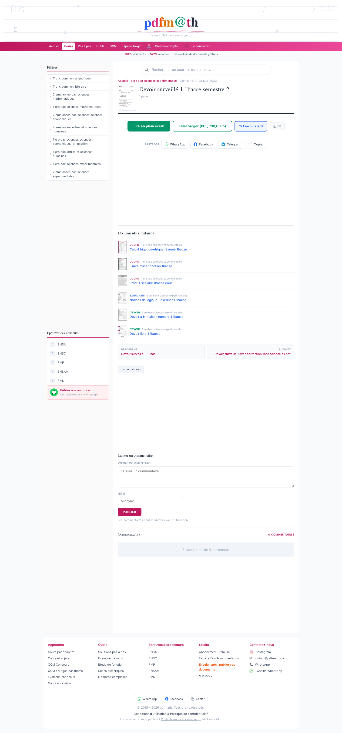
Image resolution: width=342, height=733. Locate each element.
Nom (121, 493)
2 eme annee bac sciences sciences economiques (79, 117)
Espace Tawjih (131, 46)
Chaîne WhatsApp (269, 671)
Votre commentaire (135, 463)
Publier (129, 512)
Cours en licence (59, 683)
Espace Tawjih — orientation (219, 658)
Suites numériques (111, 671)
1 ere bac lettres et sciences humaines (79, 154)
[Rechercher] (148, 69)
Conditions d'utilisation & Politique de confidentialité (171, 714)
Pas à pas (84, 46)
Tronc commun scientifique (79, 78)
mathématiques (131, 369)
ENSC (62, 353)
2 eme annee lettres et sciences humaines (79, 129)
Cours (68, 46)
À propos (205, 675)
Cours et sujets (58, 658)
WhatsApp (259, 664)
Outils (100, 46)
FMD (61, 380)
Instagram (263, 652)
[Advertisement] (78, 255)
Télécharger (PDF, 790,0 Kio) (202, 126)
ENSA (62, 344)
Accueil (54, 46)
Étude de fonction (110, 664)
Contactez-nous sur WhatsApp (180, 719)
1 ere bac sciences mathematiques (79, 106)
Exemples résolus (110, 658)
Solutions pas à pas (112, 652)
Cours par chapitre (61, 652)
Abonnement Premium (214, 652)
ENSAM (63, 371)
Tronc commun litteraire (79, 86)
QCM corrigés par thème (65, 671)
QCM (113, 46)
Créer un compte (166, 46)
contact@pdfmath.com (267, 658)
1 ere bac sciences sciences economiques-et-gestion (79, 141)
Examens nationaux (61, 677)
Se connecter (200, 46)
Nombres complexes (112, 677)
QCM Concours (58, 664)
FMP (61, 362)
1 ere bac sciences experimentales (79, 164)
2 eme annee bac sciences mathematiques (79, 96)
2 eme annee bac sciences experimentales (79, 174)
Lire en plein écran (149, 126)
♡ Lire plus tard (251, 126)
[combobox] (210, 70)
